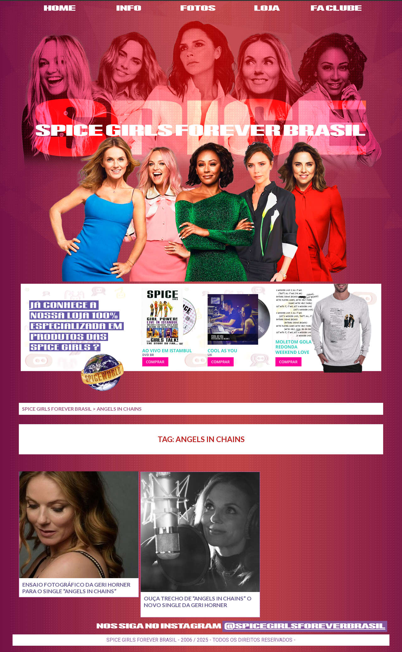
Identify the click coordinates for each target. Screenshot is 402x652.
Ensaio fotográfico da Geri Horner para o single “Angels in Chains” (76, 587)
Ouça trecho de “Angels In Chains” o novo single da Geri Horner (198, 601)
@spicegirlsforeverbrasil (304, 626)
